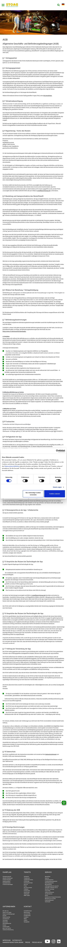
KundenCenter (27, 915)
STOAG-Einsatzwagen (8, 884)
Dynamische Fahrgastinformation (53, 897)
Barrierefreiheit (48, 884)
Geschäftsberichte (7, 923)
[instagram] (53, 941)
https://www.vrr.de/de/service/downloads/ (14, 331)
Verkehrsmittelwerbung (8, 929)
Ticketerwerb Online (28, 879)
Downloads (47, 901)
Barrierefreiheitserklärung (13, 942)
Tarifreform (26, 876)
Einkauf (4, 925)
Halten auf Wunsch (49, 892)
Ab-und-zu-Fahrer (28, 887)
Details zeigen (57, 487)
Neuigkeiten (26, 922)
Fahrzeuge (5, 920)
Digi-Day (47, 878)
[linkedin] (58, 941)
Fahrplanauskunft (7, 876)
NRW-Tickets (27, 895)
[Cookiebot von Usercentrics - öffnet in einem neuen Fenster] (57, 451)
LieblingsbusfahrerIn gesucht (52, 886)
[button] (63, 4)
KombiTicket (27, 890)
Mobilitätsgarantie (49, 882)
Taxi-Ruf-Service (48, 894)
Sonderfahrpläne (6, 882)
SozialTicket (26, 892)
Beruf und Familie (7, 928)
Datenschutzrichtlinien (12, 466)
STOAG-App (26, 881)
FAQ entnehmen (47, 95)
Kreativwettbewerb (49, 900)
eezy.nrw (26, 884)
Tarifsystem (26, 894)
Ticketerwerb (27, 878)
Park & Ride (47, 890)
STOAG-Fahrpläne (7, 879)
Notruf (46, 895)
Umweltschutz (6, 918)
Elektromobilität (6, 917)
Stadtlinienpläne (6, 881)
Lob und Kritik (27, 914)
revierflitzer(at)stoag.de (43, 190)
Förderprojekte (6, 926)
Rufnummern (27, 912)
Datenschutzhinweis (50, 754)
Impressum (7, 940)
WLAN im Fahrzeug (49, 889)
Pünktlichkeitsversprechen (51, 881)
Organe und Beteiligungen (9, 914)
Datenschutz (17, 940)
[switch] (25, 480)
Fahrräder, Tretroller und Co (51, 887)
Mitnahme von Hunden (50, 898)
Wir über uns (6, 910)
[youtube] (47, 941)
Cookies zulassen (54, 493)
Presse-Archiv (37, 942)
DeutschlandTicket (28, 882)
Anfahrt (25, 920)
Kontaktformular (28, 910)
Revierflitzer (47, 876)
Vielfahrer (26, 889)
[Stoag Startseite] (12, 5)
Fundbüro (26, 917)
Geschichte (5, 922)
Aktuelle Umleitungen (8, 878)
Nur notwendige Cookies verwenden (33, 493)
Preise (25, 886)
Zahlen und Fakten (7, 912)
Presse (27, 942)
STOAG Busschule (49, 879)
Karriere (4, 915)
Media (25, 918)
